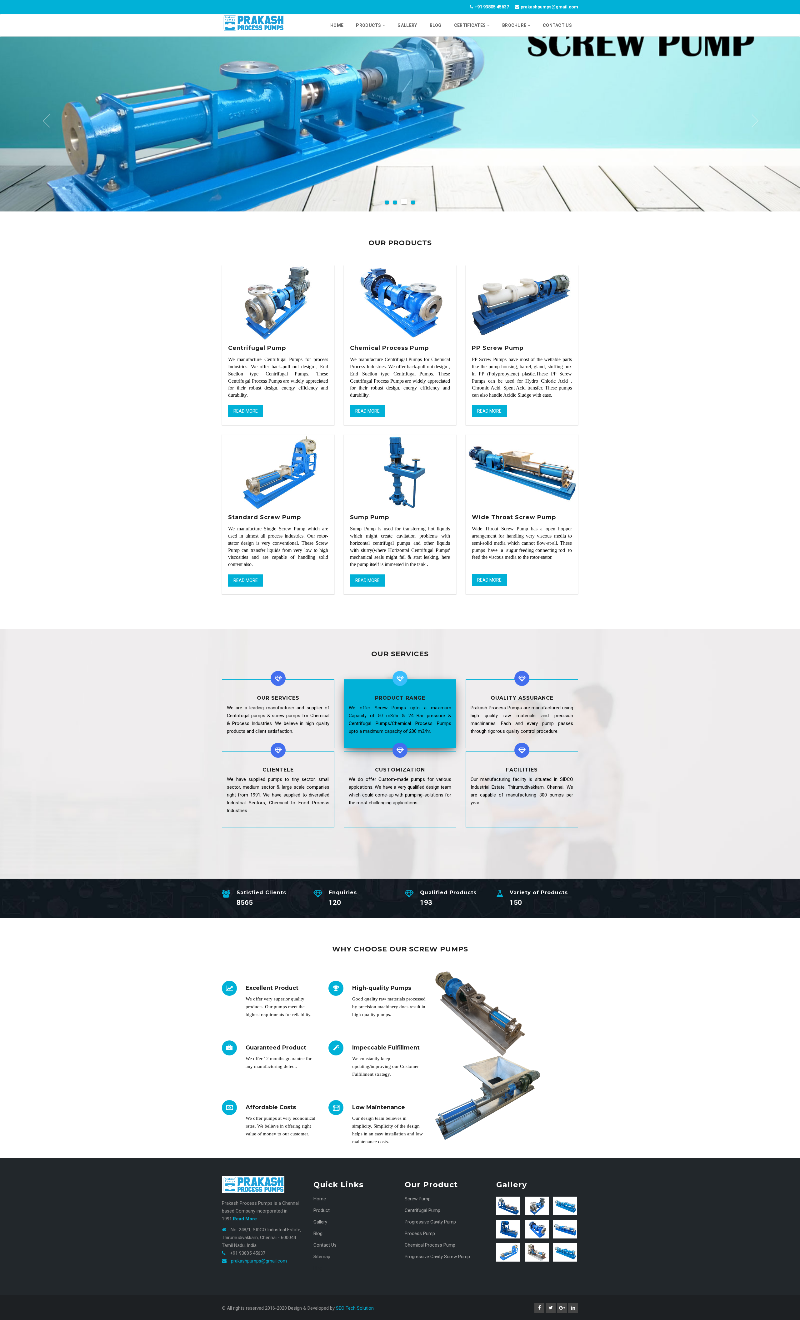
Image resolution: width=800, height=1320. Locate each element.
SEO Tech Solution (355, 1308)
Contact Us (325, 1245)
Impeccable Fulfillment (386, 1047)
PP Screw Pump (497, 348)
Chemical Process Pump (430, 1245)
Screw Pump (418, 1199)
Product (321, 1210)
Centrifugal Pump (257, 348)
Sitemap (321, 1256)
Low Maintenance (378, 1107)
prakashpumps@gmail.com (259, 1261)
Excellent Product (272, 988)
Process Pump (420, 1233)
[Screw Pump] (508, 1206)
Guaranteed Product (276, 1047)
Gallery (320, 1222)
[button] (45, 121)
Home (319, 1199)
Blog (317, 1233)
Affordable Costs (271, 1107)
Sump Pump (369, 517)
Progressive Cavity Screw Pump (437, 1256)
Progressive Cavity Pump (430, 1222)
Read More (245, 411)
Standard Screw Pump (264, 517)
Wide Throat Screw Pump (514, 517)
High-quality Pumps (381, 988)
